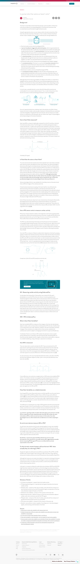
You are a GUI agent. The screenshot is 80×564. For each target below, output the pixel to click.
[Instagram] (51, 554)
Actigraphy (24, 546)
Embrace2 (49, 545)
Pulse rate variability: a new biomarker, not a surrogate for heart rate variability (39, 517)
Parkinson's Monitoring (26, 548)
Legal (17, 546)
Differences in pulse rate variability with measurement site (34, 510)
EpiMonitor (49, 543)
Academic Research (25, 545)
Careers (17, 545)
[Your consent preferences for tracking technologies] (78, 562)
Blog (17, 548)
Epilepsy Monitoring (69, 0)
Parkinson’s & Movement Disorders (28, 549)
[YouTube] (55, 554)
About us (17, 543)
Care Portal (41, 543)
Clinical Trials (24, 543)
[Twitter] (59, 554)
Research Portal (42, 546)
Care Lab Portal (42, 545)
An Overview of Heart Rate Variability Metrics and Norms (34, 515)
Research (22, 9)
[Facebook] (47, 554)
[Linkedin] (63, 554)
